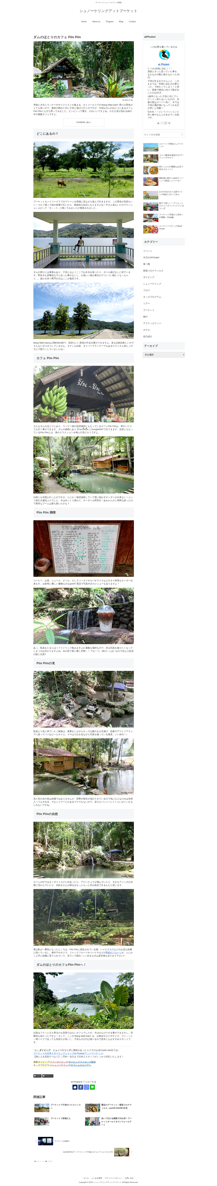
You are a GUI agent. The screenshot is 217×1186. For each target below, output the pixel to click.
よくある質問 (96, 1178)
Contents (80, 122)
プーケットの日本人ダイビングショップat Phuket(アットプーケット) (68, 1053)
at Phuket (163, 64)
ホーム (86, 1178)
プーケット (49, 1076)
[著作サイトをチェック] (74, 1087)
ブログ (38, 1076)
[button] (182, 134)
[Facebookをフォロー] (80, 1087)
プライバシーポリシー (113, 1178)
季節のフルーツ (114, 952)
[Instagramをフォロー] (86, 1087)
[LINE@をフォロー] (92, 1087)
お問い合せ (129, 1178)
